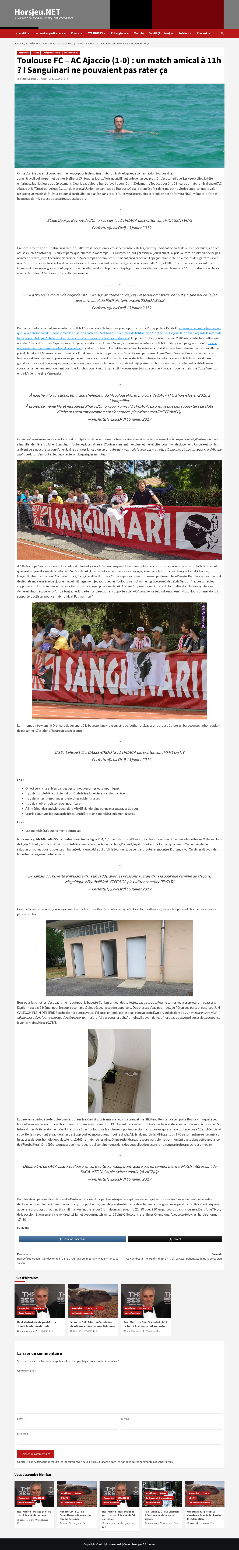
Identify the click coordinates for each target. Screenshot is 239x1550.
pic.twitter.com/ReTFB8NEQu (156, 411)
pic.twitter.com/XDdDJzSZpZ (139, 300)
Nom (21, 1418)
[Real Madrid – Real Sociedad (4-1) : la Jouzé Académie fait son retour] (146, 1301)
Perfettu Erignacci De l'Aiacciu (34, 78)
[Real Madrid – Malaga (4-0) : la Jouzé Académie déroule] (40, 1301)
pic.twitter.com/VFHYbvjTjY (161, 752)
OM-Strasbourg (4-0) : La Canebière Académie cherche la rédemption (204, 1515)
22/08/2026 (204, 1523)
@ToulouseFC (120, 395)
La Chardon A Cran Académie (159, 1498)
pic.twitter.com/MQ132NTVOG (165, 220)
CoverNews (130, 1544)
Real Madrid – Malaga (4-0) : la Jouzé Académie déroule (36, 1324)
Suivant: (174, 1256)
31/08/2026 (43, 1331)
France (75, 33)
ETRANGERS (95, 33)
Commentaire (26, 1370)
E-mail (126, 1418)
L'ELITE (99, 1308)
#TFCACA (128, 220)
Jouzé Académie (26, 1313)
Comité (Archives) (159, 33)
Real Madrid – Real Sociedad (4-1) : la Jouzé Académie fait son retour (146, 1324)
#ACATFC (165, 395)
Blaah (75, 1331)
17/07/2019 (57, 78)
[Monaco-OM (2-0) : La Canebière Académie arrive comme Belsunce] (93, 1301)
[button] (222, 33)
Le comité (20, 33)
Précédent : (67, 1258)
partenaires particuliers (49, 33)
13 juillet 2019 (138, 227)
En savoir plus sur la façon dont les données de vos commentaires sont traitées (126, 1461)
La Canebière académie (82, 1313)
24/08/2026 (168, 1523)
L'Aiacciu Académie (51, 52)
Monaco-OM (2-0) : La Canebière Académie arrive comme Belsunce (92, 1324)
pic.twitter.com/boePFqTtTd (150, 881)
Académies (24, 52)
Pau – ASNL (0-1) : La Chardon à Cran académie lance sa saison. (162, 1515)
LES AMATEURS (71, 52)
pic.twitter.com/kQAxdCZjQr (134, 1171)
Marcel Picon (153, 1523)
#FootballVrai (96, 881)
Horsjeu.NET (38, 12)
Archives (183, 33)
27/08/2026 (149, 1331)
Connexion (203, 33)
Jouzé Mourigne (27, 1331)
